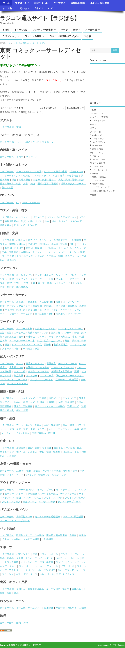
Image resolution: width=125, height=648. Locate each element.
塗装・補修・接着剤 (49, 451)
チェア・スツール (67, 363)
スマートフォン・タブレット (15, 520)
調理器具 (76, 588)
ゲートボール (46, 558)
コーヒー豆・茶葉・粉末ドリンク (31, 332)
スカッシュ (7, 574)
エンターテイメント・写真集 (15, 175)
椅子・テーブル (64, 489)
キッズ (36, 141)
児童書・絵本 (76, 171)
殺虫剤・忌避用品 (14, 248)
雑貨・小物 (27, 221)
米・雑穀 (27, 348)
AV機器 (20, 470)
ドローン (96, 156)
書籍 (18, 127)
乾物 (76, 332)
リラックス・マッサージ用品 (50, 406)
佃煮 (21, 336)
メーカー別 (91, 29)
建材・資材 (33, 447)
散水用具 (60, 313)
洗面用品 (11, 260)
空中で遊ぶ (59, 2)
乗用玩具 (48, 607)
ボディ (76, 29)
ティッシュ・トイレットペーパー (49, 251)
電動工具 (58, 447)
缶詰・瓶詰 (5, 332)
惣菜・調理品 (61, 344)
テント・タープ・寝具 (69, 501)
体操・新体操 (7, 558)
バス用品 (20, 239)
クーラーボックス (25, 489)
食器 (16, 592)
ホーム (6, 2)
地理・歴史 (24, 179)
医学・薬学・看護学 (48, 183)
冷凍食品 (30, 336)
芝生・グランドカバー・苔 (58, 309)
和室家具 (18, 375)
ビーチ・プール (45, 489)
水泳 (18, 574)
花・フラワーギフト (73, 301)
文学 (25, 183)
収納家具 (51, 363)
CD (17, 202)
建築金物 (20, 447)
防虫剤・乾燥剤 (34, 248)
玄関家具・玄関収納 (61, 371)
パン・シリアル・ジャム (70, 328)
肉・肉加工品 (63, 336)
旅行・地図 (7, 187)
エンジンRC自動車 (99, 2)
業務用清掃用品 (17, 244)
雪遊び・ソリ (30, 501)
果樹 (2, 305)
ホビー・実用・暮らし (44, 179)
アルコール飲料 (24, 328)
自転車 (19, 156)
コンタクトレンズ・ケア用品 (31, 398)
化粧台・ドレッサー (38, 371)
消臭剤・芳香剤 (59, 244)
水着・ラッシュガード (58, 282)
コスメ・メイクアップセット (61, 217)
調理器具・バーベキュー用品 (43, 493)
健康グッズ (29, 402)
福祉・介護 (22, 410)
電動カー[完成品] (99, 177)
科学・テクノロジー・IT (73, 183)
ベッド (19, 363)
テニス (33, 574)
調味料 (47, 344)
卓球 (25, 574)
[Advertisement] (107, 80)
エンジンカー (97, 166)
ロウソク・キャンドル (39, 239)
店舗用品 (25, 251)
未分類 (87, 36)
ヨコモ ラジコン (98, 145)
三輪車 (82, 607)
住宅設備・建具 (74, 447)
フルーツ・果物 (46, 336)
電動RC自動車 (78, 2)
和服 (2, 282)
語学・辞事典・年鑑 (10, 183)
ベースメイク (23, 217)
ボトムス (49, 274)
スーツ (41, 282)
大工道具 (46, 447)
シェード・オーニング (20, 313)
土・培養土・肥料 (44, 313)
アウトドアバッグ (53, 497)
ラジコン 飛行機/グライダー (64, 36)
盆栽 (58, 301)
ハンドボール (72, 558)
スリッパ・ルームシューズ (72, 248)
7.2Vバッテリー (98, 120)
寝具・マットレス (35, 363)
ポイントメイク (60, 221)
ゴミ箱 (10, 255)
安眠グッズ (73, 406)
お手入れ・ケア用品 (45, 255)
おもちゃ (72, 607)
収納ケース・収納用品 (66, 379)
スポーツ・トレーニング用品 (40, 570)
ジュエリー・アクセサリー (69, 278)
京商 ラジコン (98, 149)
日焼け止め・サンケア (25, 225)
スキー (12, 566)
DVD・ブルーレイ (31, 202)
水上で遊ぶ (8, 8)
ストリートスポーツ (26, 558)
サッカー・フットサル (46, 566)
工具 (76, 451)
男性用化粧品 (12, 221)
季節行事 (60, 607)
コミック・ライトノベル (44, 175)
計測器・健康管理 (46, 402)
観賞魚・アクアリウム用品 (30, 535)
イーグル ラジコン (99, 138)
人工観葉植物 (46, 301)
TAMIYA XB (99, 180)
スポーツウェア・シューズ (71, 570)
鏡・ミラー (31, 375)
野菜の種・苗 (35, 309)
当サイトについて (43, 8)
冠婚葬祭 (76, 239)
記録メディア (59, 474)
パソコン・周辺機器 (73, 516)
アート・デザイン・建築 (28, 171)
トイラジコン (21, 29)
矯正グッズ (54, 398)
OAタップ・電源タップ (38, 474)
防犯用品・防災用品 (38, 244)
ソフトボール (67, 566)
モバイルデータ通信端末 (47, 516)
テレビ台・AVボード (17, 383)
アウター (25, 282)
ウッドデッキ (74, 313)
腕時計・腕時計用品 (17, 286)
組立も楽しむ (41, 2)
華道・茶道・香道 (18, 429)
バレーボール (47, 574)
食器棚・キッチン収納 (37, 367)
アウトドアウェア (11, 501)
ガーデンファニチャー (18, 305)
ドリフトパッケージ (102, 187)
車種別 (95, 173)
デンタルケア (69, 398)
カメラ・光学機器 (52, 470)
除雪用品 (67, 451)
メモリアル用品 (31, 539)
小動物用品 (47, 539)
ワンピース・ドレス (66, 274)
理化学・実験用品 (23, 406)
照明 (76, 371)
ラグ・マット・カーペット (13, 379)
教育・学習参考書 (69, 175)
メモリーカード (15, 474)
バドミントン (23, 554)
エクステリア (7, 451)
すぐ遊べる (21, 2)
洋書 (14, 179)
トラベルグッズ (25, 255)
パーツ (64, 29)
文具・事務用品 (10, 251)
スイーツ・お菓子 (11, 348)
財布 (2, 286)
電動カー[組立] (98, 183)
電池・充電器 (33, 470)
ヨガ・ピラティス (65, 574)
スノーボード (26, 566)
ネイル (38, 221)
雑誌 (32, 183)
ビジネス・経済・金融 (55, 171)
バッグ (38, 274)
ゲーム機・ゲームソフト (28, 607)
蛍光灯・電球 (70, 470)
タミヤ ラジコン (98, 142)
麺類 (67, 340)
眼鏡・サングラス (18, 278)
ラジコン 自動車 (33, 36)
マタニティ (48, 141)
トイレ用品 (50, 248)
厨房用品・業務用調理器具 (30, 588)
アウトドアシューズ (75, 497)
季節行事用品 (39, 433)
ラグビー (60, 562)
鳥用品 (73, 535)
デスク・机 (19, 371)
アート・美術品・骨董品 (28, 425)
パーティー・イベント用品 (15, 433)
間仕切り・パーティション (70, 375)
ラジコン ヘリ (9, 36)
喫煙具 (51, 433)
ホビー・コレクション (60, 429)
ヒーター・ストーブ (15, 493)
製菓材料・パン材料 (61, 332)
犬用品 (5, 539)
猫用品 (82, 535)
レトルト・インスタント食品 (27, 344)
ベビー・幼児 (23, 141)
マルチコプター (98, 159)
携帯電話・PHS (24, 516)
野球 (35, 554)
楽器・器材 (80, 429)
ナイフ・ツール (68, 493)
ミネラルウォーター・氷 (22, 340)
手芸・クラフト (38, 429)
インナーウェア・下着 (41, 278)
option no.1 (97, 135)
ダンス (64, 554)
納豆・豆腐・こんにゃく (49, 340)
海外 (25, 622)
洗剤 (72, 244)
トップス (77, 282)
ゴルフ (59, 558)
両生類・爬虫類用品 (56, 535)
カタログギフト (62, 239)
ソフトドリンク (78, 344)
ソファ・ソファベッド (41, 379)
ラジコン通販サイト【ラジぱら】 (39, 18)
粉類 (7, 344)
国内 (18, 622)
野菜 (37, 348)
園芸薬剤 (37, 305)
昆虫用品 (16, 539)
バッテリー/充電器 (43, 29)
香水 (47, 221)
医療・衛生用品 (66, 402)
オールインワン (24, 274)
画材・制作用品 (52, 425)
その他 (23, 8)
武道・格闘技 (46, 562)
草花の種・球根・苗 (15, 309)
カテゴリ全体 (7, 127)
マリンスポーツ (29, 562)
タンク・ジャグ (47, 501)
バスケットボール (49, 554)
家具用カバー (16, 367)
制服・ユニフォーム (68, 255)
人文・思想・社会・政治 (71, 179)
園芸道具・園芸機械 (66, 305)
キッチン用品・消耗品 (57, 588)
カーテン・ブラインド (62, 367)
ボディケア (38, 217)
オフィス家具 (47, 375)
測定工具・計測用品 (26, 451)
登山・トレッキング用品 (28, 497)
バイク (34, 156)
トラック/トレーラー (100, 170)
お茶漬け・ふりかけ (45, 328)
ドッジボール (77, 554)
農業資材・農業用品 (26, 301)
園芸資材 (49, 305)
